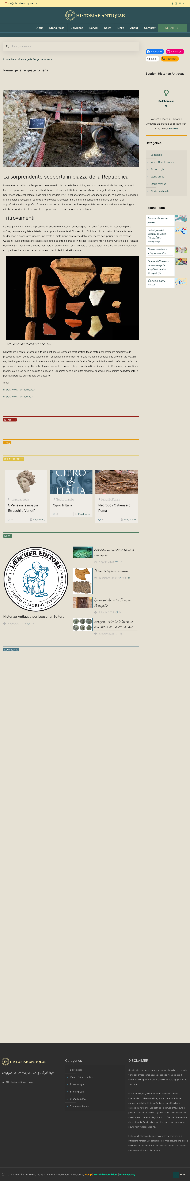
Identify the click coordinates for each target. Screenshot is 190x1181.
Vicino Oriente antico (162, 162)
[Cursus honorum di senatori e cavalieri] (54, 873)
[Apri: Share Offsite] (38, 429)
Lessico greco (18, 708)
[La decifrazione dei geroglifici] (122, 744)
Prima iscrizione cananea (111, 571)
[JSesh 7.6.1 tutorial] (54, 806)
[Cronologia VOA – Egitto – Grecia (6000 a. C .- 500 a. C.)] (88, 873)
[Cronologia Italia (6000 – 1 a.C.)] (122, 873)
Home (6, 59)
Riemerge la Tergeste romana (35, 59)
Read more (39, 519)
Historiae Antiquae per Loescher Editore (33, 616)
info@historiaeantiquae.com (22, 3)
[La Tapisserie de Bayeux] (122, 682)
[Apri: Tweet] (31, 429)
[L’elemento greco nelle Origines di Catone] (20, 806)
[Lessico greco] (20, 682)
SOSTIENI (172, 28)
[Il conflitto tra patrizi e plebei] (88, 806)
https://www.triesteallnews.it (19, 389)
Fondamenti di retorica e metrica (121, 836)
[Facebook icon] (172, 3)
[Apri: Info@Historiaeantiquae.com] (180, 3)
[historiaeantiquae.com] (95, 15)
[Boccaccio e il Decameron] (20, 1001)
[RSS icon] (183, 3)
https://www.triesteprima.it (18, 396)
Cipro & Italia (62, 505)
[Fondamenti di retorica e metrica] (122, 806)
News (14, 59)
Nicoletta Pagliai (20, 499)
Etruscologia (157, 169)
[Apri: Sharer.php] (24, 429)
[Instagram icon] (176, 3)
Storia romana (158, 183)
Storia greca (157, 176)
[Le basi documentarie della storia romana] (88, 682)
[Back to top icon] (176, 1175)
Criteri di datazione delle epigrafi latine (121, 965)
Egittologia (157, 154)
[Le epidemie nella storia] (54, 682)
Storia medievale (160, 191)
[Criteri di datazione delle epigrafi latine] (122, 934)
